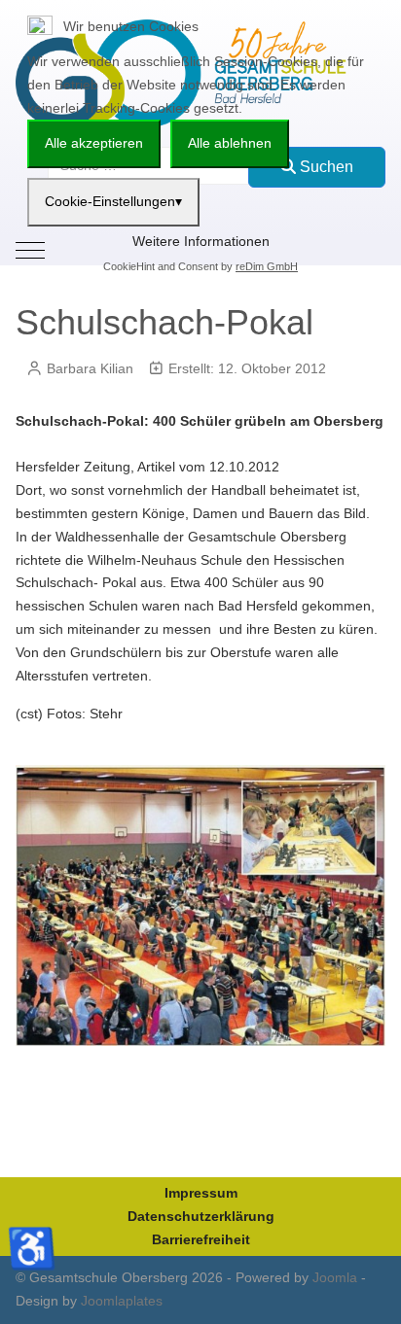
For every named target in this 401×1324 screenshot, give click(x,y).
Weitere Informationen (201, 241)
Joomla (334, 1277)
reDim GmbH (267, 266)
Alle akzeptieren (94, 143)
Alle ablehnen (230, 143)
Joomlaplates (122, 1300)
